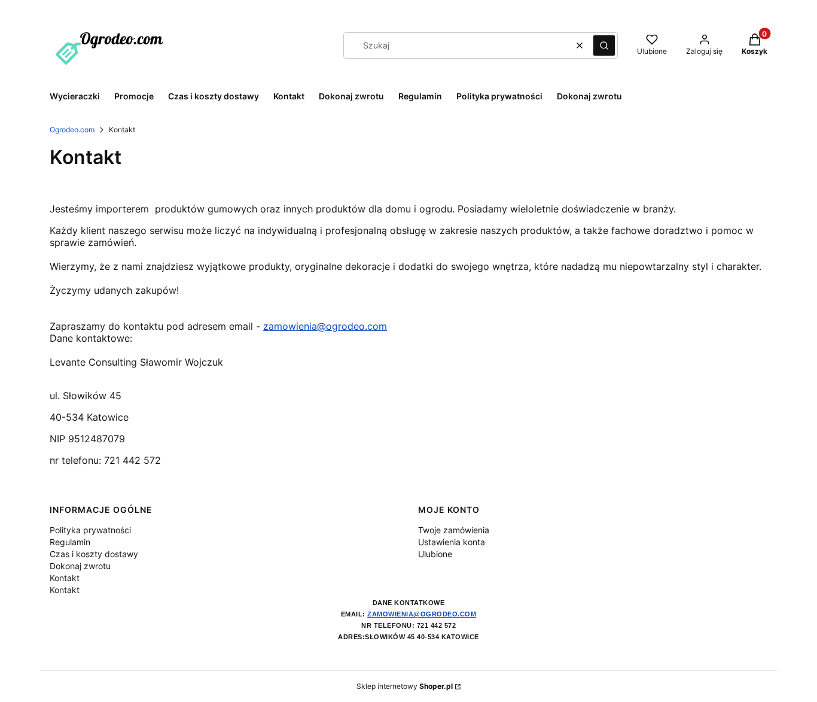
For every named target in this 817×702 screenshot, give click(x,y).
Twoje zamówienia (453, 530)
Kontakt (65, 578)
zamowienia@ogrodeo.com (325, 326)
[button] (604, 45)
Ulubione (435, 554)
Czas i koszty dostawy (94, 554)
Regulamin (70, 542)
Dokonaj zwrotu (80, 566)
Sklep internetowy (404, 686)
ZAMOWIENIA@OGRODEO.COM (421, 614)
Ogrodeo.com (72, 129)
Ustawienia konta (451, 542)
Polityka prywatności (90, 530)
